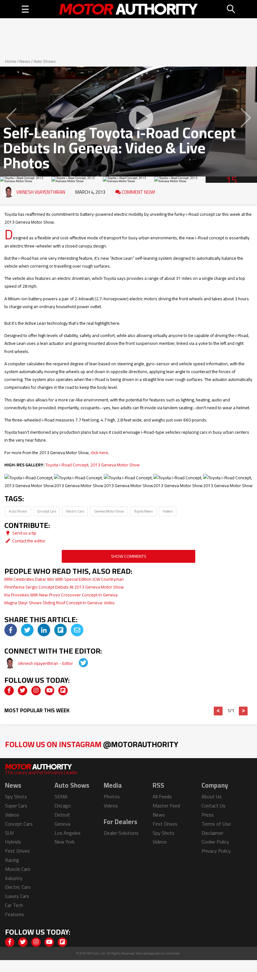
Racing (12, 860)
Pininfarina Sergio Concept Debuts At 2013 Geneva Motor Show (64, 587)
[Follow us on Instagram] (36, 690)
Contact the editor (28, 541)
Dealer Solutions (121, 833)
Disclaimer (212, 833)
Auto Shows (45, 61)
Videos (168, 511)
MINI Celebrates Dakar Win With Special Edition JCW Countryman (64, 579)
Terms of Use (216, 823)
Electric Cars (75, 511)
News (24, 61)
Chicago (63, 805)
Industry (14, 878)
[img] (10, 630)
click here (99, 452)
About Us (212, 796)
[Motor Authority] (128, 9)
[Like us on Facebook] (9, 690)
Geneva (62, 823)
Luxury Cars (17, 896)
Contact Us (213, 805)
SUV (9, 833)
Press (208, 814)
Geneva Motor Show (109, 511)
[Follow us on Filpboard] (63, 690)
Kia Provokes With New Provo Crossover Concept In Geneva (61, 595)
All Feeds (162, 796)
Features (14, 914)
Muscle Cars (17, 869)
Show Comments (128, 556)
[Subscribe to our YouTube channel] (49, 690)
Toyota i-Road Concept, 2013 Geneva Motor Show (92, 465)
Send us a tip (23, 533)
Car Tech (14, 905)
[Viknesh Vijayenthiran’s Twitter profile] (79, 663)
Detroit (62, 814)
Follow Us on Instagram (91, 744)
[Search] (231, 9)
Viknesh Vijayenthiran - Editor (46, 663)
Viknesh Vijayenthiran (40, 192)
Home (10, 61)
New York (65, 841)
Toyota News (143, 511)
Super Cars (16, 805)
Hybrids (13, 841)
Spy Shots (16, 796)
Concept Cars (46, 511)
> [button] (243, 711)
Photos (112, 796)
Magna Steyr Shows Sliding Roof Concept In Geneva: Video (59, 603)
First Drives (17, 850)
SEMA (61, 796)
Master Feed (166, 805)
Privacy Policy (216, 850)
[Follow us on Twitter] (22, 690)
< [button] (218, 711)
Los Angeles (68, 833)
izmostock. (173, 953)
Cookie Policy (215, 841)
